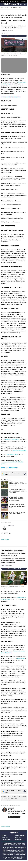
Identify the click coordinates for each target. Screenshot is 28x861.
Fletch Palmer (21, 658)
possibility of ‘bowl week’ (19, 450)
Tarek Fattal (4, 565)
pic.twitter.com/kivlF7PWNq (8, 624)
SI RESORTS (23, 1)
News (2, 7)
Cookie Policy (4, 835)
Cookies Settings (18, 839)
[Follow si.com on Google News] (25, 474)
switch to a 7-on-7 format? (12, 439)
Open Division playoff (12, 454)
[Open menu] (2, 4)
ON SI (6, 1)
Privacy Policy (18, 837)
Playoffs (15, 7)
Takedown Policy (4, 837)
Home (2, 539)
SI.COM (2, 1)
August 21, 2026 (21, 626)
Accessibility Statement (20, 835)
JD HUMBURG (11, 525)
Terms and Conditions (5, 839)
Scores (6, 7)
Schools (10, 7)
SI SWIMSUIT (11, 1)
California (8, 826)
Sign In (24, 4)
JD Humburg (4, 30)
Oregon (7, 539)
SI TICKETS (17, 1)
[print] (10, 533)
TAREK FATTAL (11, 808)
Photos (19, 7)
